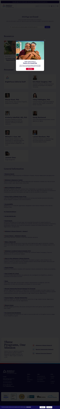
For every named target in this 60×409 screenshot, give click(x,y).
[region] (30, 407)
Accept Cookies (49, 407)
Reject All (42, 407)
